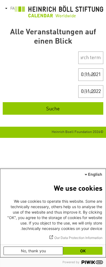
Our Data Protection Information (78, 238)
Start (89, 74)
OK (83, 250)
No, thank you (33, 250)
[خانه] (59, 12)
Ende (89, 91)
